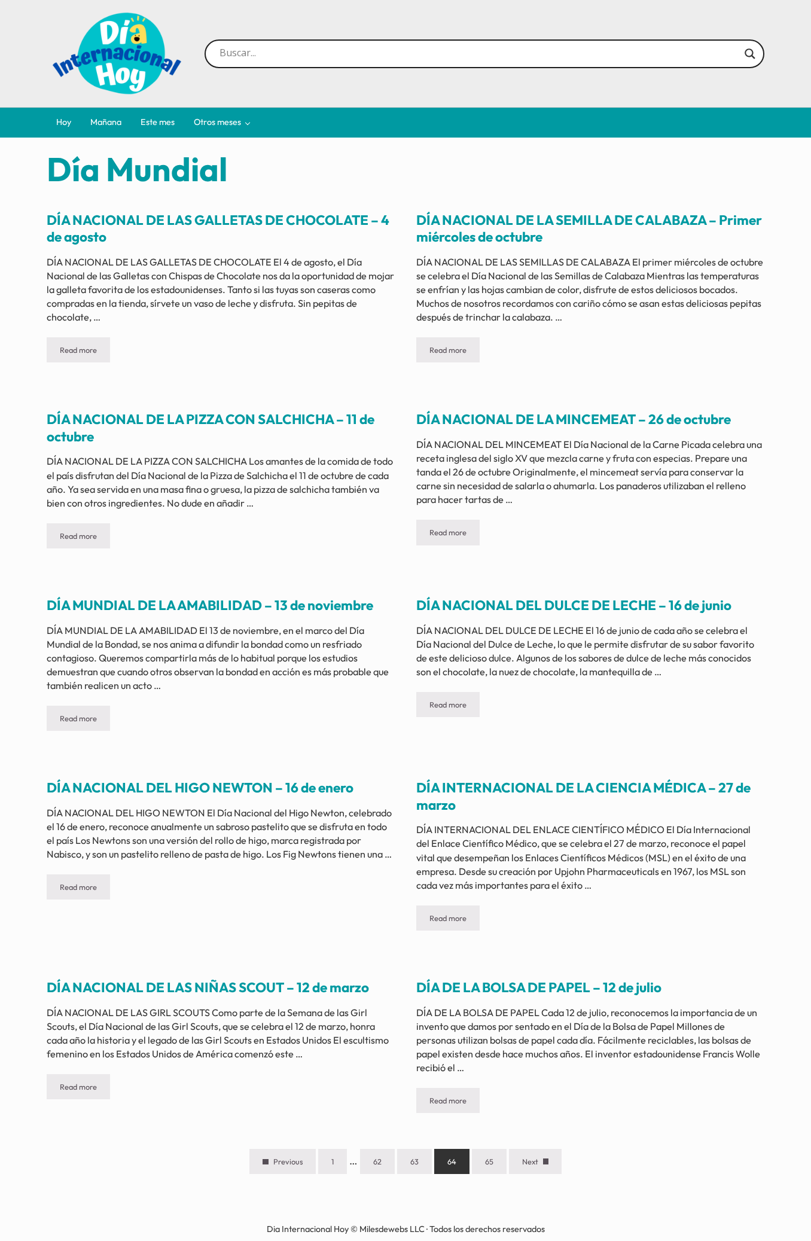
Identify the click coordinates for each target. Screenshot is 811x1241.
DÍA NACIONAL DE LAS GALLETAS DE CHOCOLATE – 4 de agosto (218, 229)
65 (496, 1163)
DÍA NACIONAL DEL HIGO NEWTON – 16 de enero (200, 787)
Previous (288, 1161)
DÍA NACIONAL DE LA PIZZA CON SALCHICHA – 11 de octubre (210, 428)
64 (458, 1163)
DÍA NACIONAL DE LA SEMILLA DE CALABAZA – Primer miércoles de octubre (589, 229)
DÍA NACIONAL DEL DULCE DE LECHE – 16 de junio (573, 605)
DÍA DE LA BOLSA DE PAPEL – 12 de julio (538, 987)
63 (421, 1163)
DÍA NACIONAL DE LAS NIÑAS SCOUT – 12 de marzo (208, 987)
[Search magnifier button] (750, 53)
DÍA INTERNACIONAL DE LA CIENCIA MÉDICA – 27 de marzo (583, 796)
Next (530, 1161)
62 (384, 1163)
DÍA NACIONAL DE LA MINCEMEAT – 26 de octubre (573, 419)
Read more (85, 352)
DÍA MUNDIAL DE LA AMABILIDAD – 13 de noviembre (210, 605)
